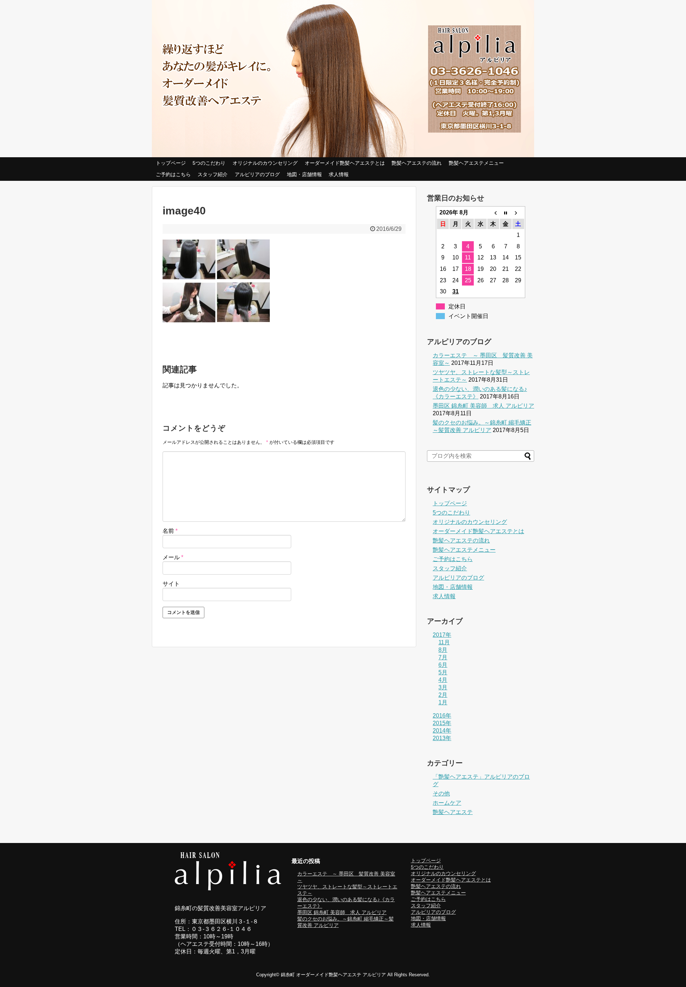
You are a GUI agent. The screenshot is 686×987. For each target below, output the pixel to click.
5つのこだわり (209, 163)
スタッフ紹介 (213, 174)
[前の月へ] (493, 212)
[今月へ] (506, 212)
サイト (171, 584)
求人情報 (339, 174)
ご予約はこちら (173, 174)
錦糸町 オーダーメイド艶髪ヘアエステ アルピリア (333, 974)
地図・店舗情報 (304, 174)
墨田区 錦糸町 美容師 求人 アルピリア (483, 406)
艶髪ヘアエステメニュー (476, 163)
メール (173, 557)
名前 (170, 531)
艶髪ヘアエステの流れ (417, 163)
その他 (441, 793)
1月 (442, 702)
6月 (442, 665)
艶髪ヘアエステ (453, 812)
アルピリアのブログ (257, 174)
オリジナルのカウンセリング (265, 163)
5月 (442, 672)
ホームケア (447, 803)
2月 (442, 695)
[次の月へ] (518, 212)
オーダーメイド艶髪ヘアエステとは (345, 163)
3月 (442, 687)
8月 (442, 650)
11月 (444, 642)
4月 (442, 680)
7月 (442, 657)
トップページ (171, 163)
